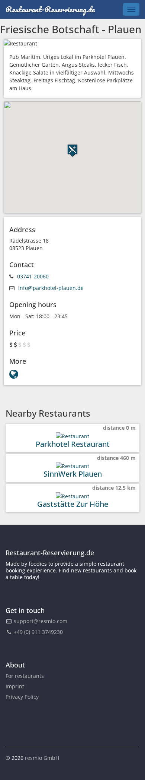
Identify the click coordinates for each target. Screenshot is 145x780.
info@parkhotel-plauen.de (51, 287)
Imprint (15, 686)
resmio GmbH (42, 757)
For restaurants (25, 675)
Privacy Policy (22, 696)
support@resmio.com (40, 621)
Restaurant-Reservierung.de (50, 9)
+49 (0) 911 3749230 (37, 631)
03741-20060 (33, 276)
